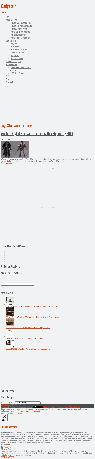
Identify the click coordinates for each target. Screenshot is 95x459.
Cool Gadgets (11, 40)
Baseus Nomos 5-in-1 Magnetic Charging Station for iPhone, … (33, 306)
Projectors (15, 55)
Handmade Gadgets (13, 61)
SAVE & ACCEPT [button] (7, 457)
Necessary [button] (5, 445)
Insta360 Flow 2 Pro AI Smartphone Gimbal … (25, 338)
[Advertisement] (47, 102)
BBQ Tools (14, 43)
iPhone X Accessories (19, 28)
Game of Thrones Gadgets (21, 52)
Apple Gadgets (11, 19)
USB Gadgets (11, 70)
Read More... (6, 163)
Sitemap (4, 407)
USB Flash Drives (17, 73)
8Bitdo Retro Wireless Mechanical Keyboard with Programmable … (35, 317)
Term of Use (62, 407)
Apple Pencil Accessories (20, 37)
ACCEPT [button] (37, 411)
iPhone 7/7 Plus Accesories (21, 22)
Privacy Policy (50, 407)
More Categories (8, 402)
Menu (3, 13)
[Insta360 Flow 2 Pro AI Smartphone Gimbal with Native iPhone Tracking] (10, 336)
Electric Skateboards (19, 49)
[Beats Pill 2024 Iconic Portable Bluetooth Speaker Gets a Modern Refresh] (10, 326)
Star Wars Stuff (17, 58)
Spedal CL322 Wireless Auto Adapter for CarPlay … (28, 349)
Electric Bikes (16, 46)
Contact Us (10, 82)
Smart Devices (11, 64)
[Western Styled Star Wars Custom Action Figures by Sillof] (47, 149)
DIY (7, 76)
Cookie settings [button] (23, 411)
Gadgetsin (8, 6)
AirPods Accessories (18, 34)
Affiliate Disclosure (77, 407)
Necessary (8, 447)
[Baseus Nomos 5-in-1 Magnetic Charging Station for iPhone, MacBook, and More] (10, 304)
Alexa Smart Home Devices (21, 67)
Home (8, 16)
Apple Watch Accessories (20, 31)
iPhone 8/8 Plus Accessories (22, 25)
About (8, 79)
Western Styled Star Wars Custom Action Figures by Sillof (37, 133)
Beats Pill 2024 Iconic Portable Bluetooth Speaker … (28, 328)
